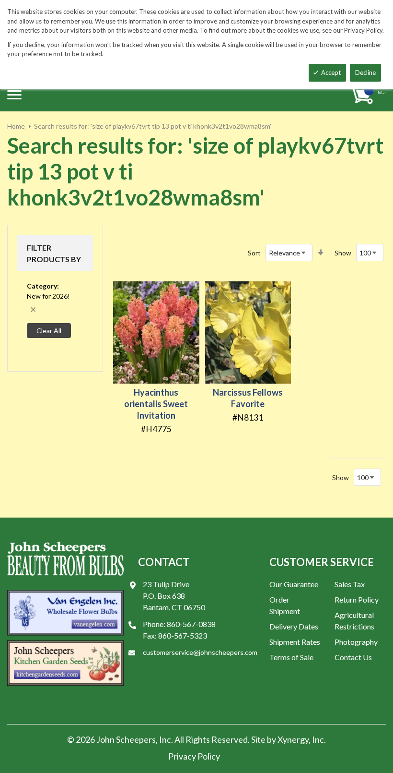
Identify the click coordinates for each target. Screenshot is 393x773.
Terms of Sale (291, 657)
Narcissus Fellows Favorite (248, 398)
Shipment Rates (294, 641)
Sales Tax (350, 584)
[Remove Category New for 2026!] (33, 309)
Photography (356, 641)
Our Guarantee (293, 584)
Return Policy (357, 599)
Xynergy (293, 739)
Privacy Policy (194, 756)
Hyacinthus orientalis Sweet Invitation (156, 404)
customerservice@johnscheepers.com (200, 652)
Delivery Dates (293, 626)
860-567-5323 (182, 635)
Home (16, 126)
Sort (254, 253)
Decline (365, 72)
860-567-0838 (191, 623)
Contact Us (353, 657)
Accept (331, 72)
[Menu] (14, 94)
